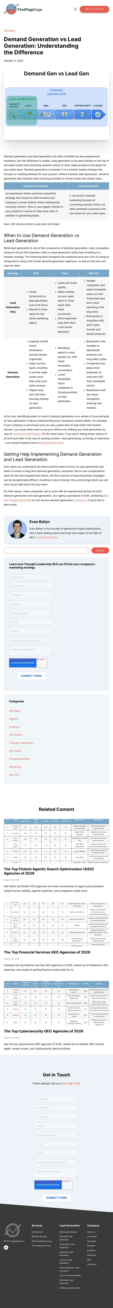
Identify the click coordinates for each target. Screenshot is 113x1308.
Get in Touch (94, 9)
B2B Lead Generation (68, 1232)
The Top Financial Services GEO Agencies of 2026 (47, 952)
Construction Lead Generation (67, 1246)
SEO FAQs (15, 750)
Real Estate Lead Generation (66, 1281)
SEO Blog (9, 30)
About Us (91, 1232)
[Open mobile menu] (75, 9)
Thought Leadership (21, 742)
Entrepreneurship (19, 758)
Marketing (15, 766)
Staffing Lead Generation (69, 1288)
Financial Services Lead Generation (69, 1269)
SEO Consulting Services (42, 1241)
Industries (91, 1246)
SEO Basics (16, 734)
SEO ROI (14, 774)
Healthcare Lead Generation (66, 1253)
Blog (89, 1260)
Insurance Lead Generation (65, 1261)
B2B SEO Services (39, 1236)
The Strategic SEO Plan (41, 1246)
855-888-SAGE (71, 1083)
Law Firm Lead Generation (70, 1275)
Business (14, 726)
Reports (13, 718)
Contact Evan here (47, 537)
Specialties (91, 1241)
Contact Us (92, 1264)
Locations (91, 1250)
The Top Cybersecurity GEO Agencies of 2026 (43, 1031)
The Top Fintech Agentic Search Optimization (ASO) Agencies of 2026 (49, 871)
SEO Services (37, 1232)
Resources (91, 1255)
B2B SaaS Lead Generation (65, 1238)
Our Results (92, 1236)
